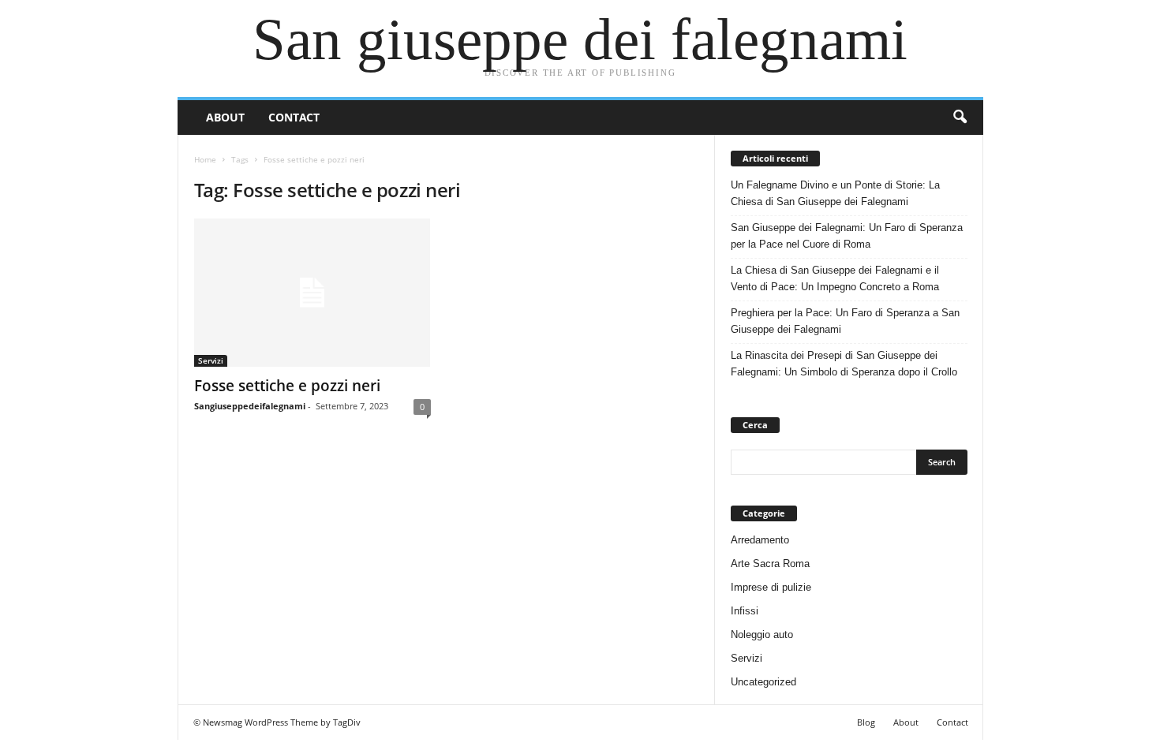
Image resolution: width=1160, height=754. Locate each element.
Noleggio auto (762, 634)
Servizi (210, 360)
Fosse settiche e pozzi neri (287, 385)
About (225, 117)
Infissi (744, 611)
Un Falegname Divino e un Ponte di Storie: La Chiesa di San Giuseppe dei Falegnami (835, 193)
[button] (959, 117)
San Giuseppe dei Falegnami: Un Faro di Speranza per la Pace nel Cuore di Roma (847, 236)
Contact (294, 117)
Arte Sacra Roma (770, 563)
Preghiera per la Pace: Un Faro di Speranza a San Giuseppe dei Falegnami (845, 321)
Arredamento (760, 540)
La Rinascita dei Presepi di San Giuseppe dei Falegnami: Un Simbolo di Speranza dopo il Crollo (844, 363)
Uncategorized (763, 682)
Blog (866, 722)
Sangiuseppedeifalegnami (249, 406)
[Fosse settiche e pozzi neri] (312, 292)
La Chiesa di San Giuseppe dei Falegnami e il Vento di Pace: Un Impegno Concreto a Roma (835, 278)
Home (205, 159)
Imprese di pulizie (771, 587)
